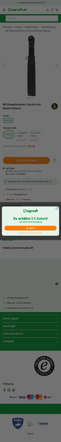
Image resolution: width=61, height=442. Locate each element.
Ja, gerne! (30, 228)
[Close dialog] (57, 208)
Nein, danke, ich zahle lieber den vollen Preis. (30, 232)
